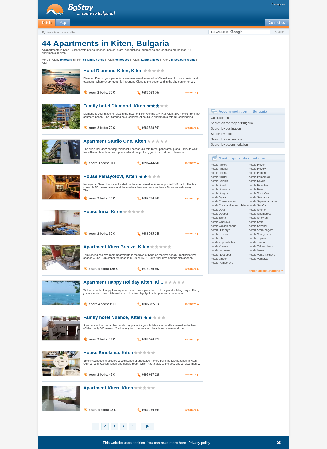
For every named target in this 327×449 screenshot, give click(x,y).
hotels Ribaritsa (258, 185)
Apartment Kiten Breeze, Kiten (116, 246)
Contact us (277, 23)
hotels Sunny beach (261, 234)
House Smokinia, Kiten (108, 352)
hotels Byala (218, 197)
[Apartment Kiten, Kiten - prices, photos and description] (61, 409)
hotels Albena (219, 172)
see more (190, 92)
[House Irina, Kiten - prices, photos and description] (61, 233)
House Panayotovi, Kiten (110, 176)
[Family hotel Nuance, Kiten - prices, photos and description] (61, 339)
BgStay (46, 32)
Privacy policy (199, 443)
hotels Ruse (256, 189)
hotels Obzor (219, 258)
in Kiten (70, 59)
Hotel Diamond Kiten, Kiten (113, 70)
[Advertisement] (246, 69)
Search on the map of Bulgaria (232, 123)
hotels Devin (218, 209)
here (182, 443)
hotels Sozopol (258, 225)
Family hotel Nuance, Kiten (112, 317)
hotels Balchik (219, 180)
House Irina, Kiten (102, 211)
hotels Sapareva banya (263, 201)
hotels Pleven (257, 164)
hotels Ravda (257, 180)
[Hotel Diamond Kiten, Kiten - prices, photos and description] (61, 92)
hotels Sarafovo (258, 205)
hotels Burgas (219, 193)
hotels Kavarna (220, 234)
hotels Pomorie (258, 172)
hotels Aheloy (219, 164)
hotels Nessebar (221, 254)
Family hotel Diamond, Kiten (114, 105)
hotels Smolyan (258, 217)
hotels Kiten (218, 238)
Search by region (223, 134)
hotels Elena (218, 217)
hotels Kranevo (220, 246)
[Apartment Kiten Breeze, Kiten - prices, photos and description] (61, 268)
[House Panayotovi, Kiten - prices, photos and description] (61, 198)
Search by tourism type (226, 139)
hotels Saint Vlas (259, 193)
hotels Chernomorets (224, 201)
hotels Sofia (256, 221)
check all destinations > (266, 271)
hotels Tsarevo (258, 242)
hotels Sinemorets (260, 213)
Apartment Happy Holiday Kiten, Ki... (123, 282)
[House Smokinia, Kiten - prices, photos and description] (61, 374)
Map (63, 23)
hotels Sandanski (259, 197)
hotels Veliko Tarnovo (262, 254)
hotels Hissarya (220, 230)
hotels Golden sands (223, 225)
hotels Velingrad (258, 258)
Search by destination (226, 128)
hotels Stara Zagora (261, 230)
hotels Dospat (219, 213)
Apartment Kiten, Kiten (108, 387)
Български (278, 4)
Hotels (47, 23)
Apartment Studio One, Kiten (114, 141)
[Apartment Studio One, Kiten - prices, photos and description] (61, 163)
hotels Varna (256, 250)
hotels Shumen (258, 209)
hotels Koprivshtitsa (223, 242)
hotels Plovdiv (257, 168)
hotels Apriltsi (219, 176)
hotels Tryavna (258, 238)
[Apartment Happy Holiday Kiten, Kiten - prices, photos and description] (61, 304)
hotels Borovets (220, 189)
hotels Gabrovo (220, 221)
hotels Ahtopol (219, 168)
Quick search (220, 118)
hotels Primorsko (259, 176)
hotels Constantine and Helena (230, 205)
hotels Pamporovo (222, 262)
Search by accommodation (229, 144)
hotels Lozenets (220, 250)
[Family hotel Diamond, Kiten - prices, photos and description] (61, 127)
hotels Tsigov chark (261, 246)
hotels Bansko (219, 185)
